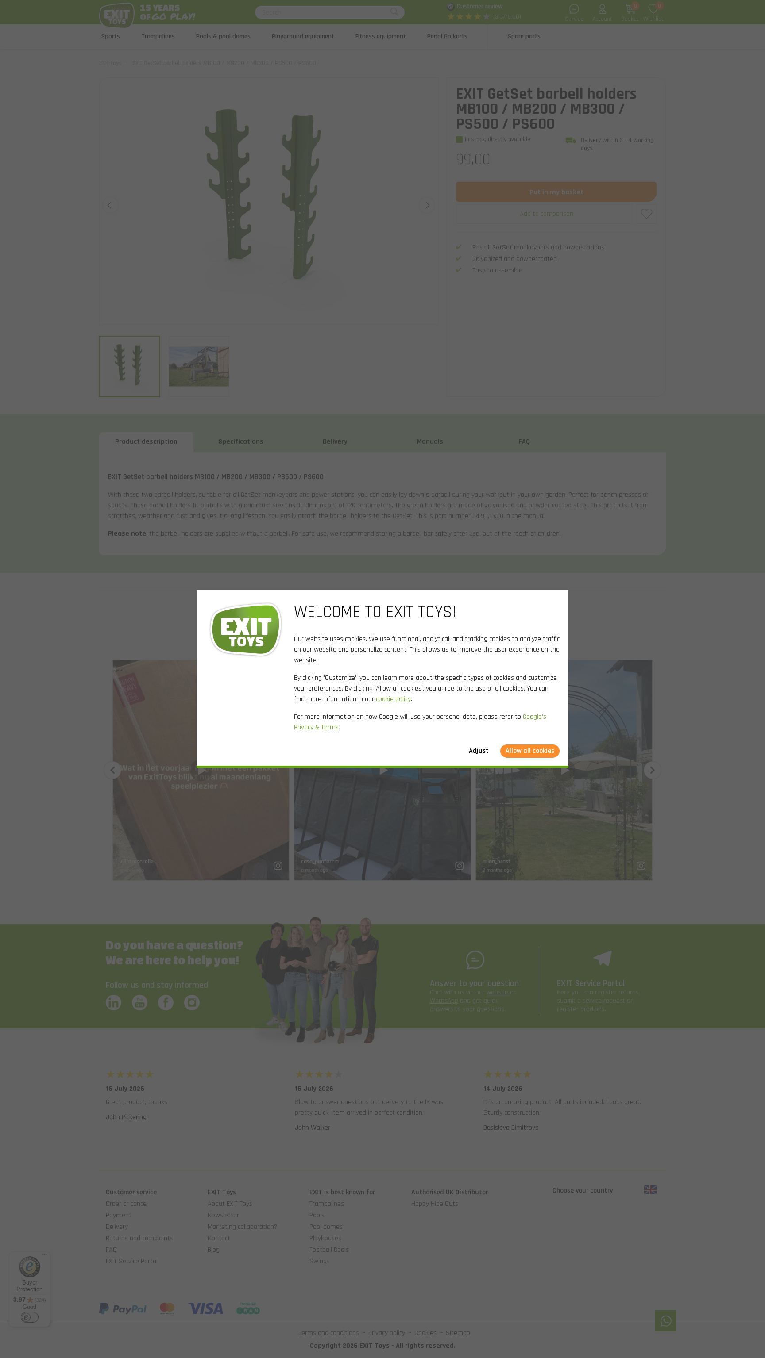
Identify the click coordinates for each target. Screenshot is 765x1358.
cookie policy (393, 699)
